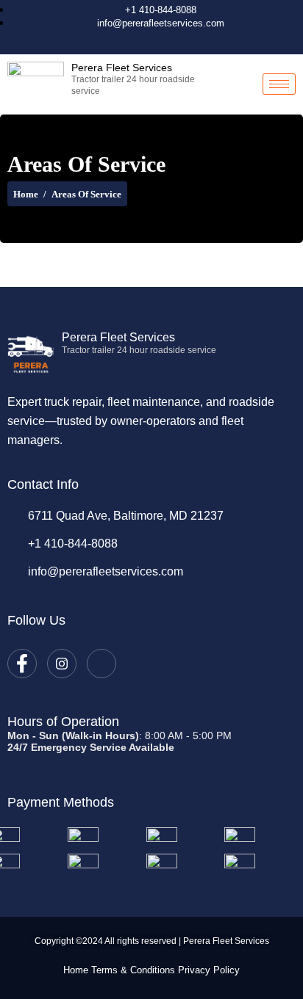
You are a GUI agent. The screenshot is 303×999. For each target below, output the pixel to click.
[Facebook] (130, 40)
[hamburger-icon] (279, 84)
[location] (101, 663)
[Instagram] (155, 40)
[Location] (180, 40)
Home (25, 194)
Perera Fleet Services (121, 67)
